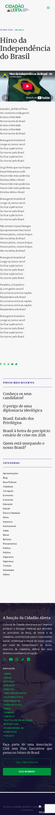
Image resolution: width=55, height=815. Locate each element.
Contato (9, 716)
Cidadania (8, 486)
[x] (4, 660)
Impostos (7, 521)
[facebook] (28, 660)
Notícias (7, 539)
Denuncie (9, 685)
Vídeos (6, 574)
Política (7, 548)
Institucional (9, 526)
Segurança (8, 557)
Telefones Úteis (13, 697)
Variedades (8, 570)
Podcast (9, 736)
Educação (7, 504)
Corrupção (8, 491)
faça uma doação (27, 762)
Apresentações (10, 473)
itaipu (6, 530)
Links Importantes (15, 693)
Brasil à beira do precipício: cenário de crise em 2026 (27, 433)
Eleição (6, 508)
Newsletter (11, 724)
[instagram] (16, 660)
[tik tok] (22, 660)
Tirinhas (7, 565)
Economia (8, 495)
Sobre (7, 674)
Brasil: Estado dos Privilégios (18, 420)
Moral (6, 535)
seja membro (27, 771)
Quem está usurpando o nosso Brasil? (23, 445)
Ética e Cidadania (11, 513)
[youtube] (11, 660)
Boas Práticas (9, 482)
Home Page (10, 732)
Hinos (21, 30)
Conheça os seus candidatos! (17, 396)
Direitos (9, 689)
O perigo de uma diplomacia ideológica (22, 408)
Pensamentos (10, 543)
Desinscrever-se (14, 728)
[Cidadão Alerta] (17, 8)
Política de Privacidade (18, 720)
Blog (5, 478)
